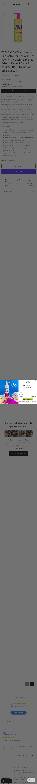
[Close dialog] (36, 380)
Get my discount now (27, 399)
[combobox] (29, 396)
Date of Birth (21, 394)
